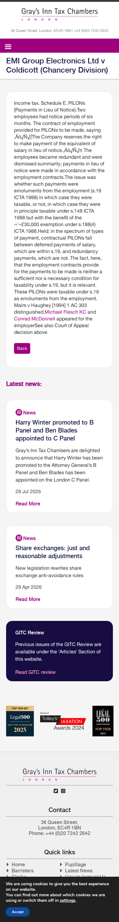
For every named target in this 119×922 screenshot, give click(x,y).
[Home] (60, 14)
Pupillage (75, 864)
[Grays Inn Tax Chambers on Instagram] (63, 791)
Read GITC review (35, 672)
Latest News (78, 871)
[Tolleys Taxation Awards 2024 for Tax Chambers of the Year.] (63, 708)
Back (22, 348)
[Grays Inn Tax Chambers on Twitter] (56, 791)
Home (18, 864)
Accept (17, 911)
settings (67, 900)
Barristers (23, 871)
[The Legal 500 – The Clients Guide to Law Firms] (103, 708)
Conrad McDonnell (34, 318)
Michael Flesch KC (65, 312)
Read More (28, 504)
